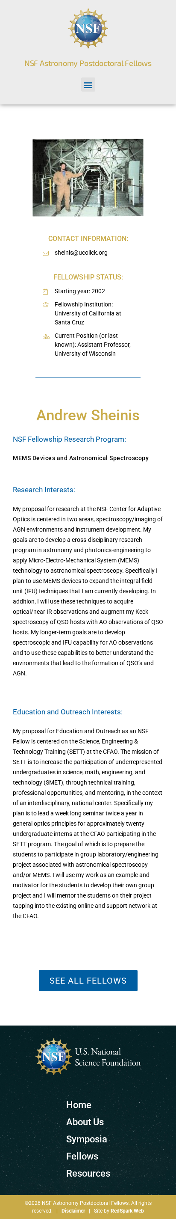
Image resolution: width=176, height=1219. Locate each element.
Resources (88, 1173)
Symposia (86, 1139)
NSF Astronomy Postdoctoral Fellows (88, 63)
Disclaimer (73, 1211)
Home (78, 1105)
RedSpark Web (127, 1211)
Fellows (82, 1156)
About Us (85, 1122)
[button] (88, 84)
